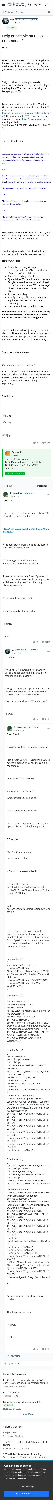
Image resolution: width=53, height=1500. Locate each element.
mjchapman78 (21, 1386)
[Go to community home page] (17, 4)
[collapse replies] (26, 491)
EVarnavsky (17, 452)
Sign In (46, 4)
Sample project (10, 1432)
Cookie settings (26, 1487)
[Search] (29, 4)
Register (37, 4)
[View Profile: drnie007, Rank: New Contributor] (5, 494)
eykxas (18, 1395)
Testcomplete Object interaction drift (22, 1402)
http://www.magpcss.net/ (35, 119)
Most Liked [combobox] (43, 486)
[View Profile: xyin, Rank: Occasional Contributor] (5, 21)
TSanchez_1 (23, 1448)
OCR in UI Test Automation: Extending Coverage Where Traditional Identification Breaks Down (24, 1456)
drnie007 (14, 493)
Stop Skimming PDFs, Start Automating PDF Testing (25, 1443)
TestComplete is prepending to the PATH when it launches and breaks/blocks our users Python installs (26, 1381)
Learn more (21, 1478)
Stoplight (19, 1436)
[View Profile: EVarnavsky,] (7, 453)
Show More (15, 1356)
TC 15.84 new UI (11, 1392)
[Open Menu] (49, 12)
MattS (18, 1408)
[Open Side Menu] (4, 4)
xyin (12, 19)
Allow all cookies (26, 1494)
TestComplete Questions (14, 12)
